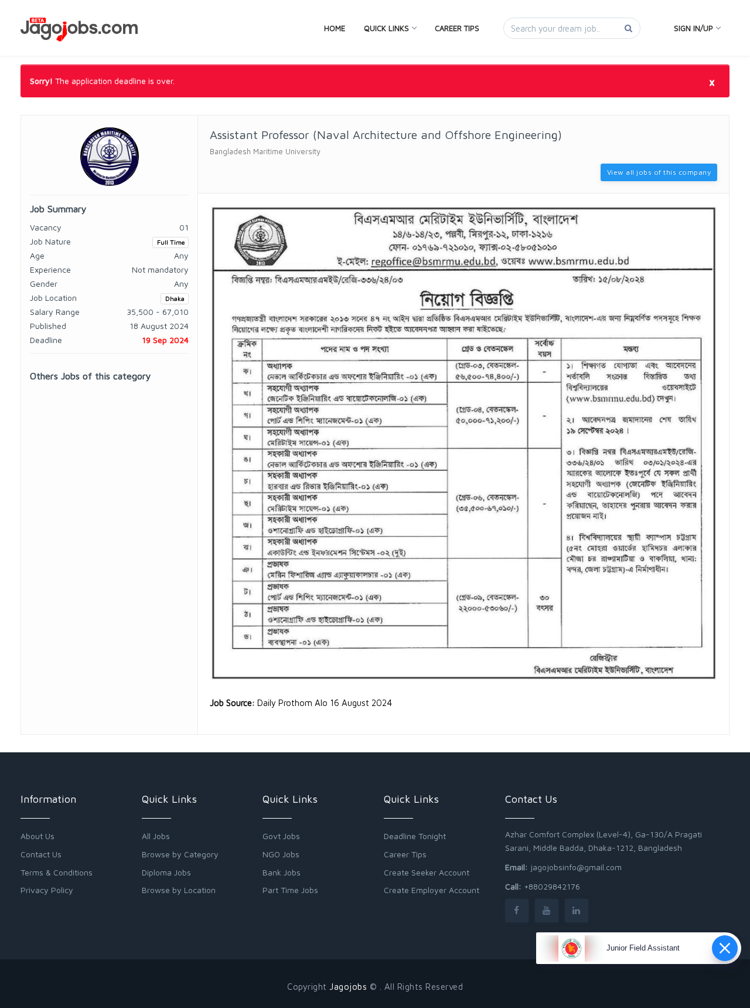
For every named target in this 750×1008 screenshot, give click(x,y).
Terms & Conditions (57, 872)
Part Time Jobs (290, 890)
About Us (37, 836)
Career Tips (457, 28)
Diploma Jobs (166, 872)
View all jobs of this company (659, 172)
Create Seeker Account (426, 872)
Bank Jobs (281, 872)
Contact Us (41, 854)
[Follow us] (517, 910)
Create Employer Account (431, 890)
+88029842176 (552, 886)
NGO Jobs (280, 854)
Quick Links (386, 28)
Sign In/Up (693, 28)
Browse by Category (180, 854)
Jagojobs (348, 987)
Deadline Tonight (415, 836)
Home (334, 28)
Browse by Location (179, 890)
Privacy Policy (47, 890)
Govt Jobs (281, 836)
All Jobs (156, 836)
